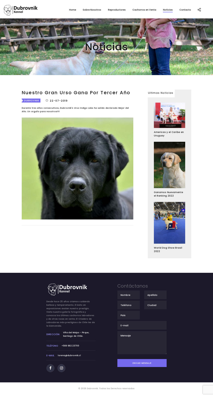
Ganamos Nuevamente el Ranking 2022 (168, 194)
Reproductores (117, 9)
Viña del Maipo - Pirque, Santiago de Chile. (76, 334)
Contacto (185, 9)
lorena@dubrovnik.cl (69, 355)
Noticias (168, 9)
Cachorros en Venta (144, 9)
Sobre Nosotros (92, 9)
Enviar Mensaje (142, 363)
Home (72, 9)
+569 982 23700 (70, 345)
